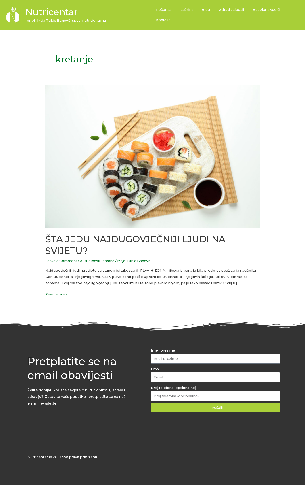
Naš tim (186, 9)
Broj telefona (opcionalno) (173, 388)
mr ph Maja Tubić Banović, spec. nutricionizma (65, 20)
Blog (206, 9)
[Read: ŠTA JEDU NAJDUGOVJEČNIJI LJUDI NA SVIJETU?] (152, 156)
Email (156, 369)
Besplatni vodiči (266, 9)
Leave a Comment (61, 261)
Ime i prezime (163, 350)
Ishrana (108, 261)
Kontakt (163, 20)
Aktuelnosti (90, 261)
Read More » (56, 293)
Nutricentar (51, 11)
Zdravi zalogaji (231, 9)
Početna (163, 9)
